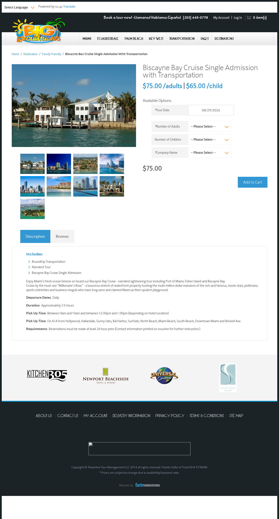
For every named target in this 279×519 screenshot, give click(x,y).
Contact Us (67, 416)
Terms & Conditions (207, 416)
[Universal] (107, 375)
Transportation (182, 39)
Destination (30, 54)
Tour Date (162, 110)
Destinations (224, 39)
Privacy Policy (169, 416)
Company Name (166, 152)
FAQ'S (205, 39)
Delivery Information (131, 416)
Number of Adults (167, 126)
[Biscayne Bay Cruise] (32, 164)
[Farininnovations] (146, 484)
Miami (87, 39)
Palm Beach (134, 39)
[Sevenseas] (170, 377)
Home (15, 54)
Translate (69, 6)
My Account (221, 17)
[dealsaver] (225, 375)
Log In (238, 17)
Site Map (236, 416)
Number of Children (168, 139)
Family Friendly (51, 54)
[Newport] (49, 375)
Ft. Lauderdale (108, 39)
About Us (44, 416)
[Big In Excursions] (42, 30)
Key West (156, 39)
